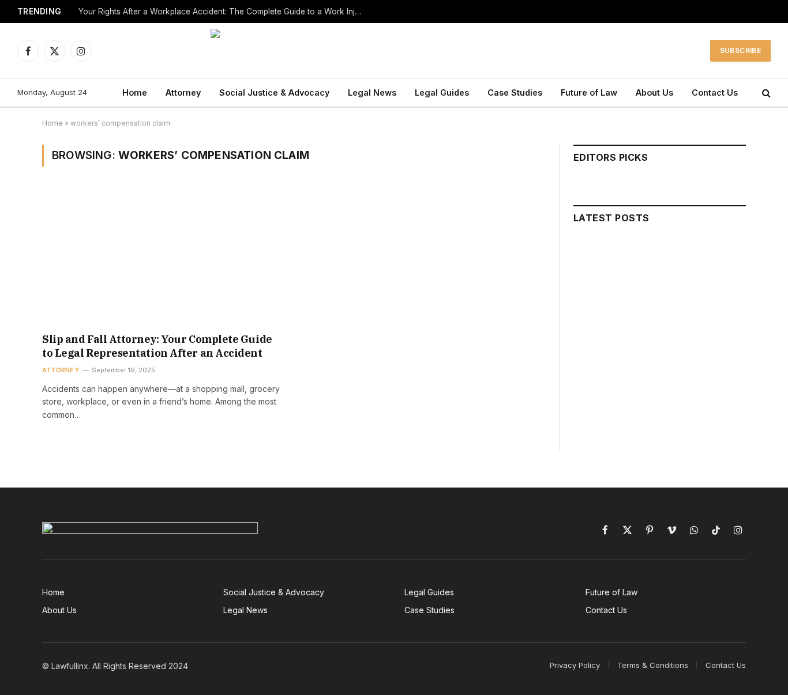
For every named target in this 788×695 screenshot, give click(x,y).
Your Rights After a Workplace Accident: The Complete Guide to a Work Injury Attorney (222, 11)
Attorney (183, 92)
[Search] (765, 93)
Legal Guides (442, 92)
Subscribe (740, 50)
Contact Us (715, 92)
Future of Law (589, 92)
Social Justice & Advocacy (274, 92)
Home (134, 92)
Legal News (372, 92)
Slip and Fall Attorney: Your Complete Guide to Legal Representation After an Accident (157, 346)
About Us (654, 92)
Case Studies (514, 92)
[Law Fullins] (394, 50)
